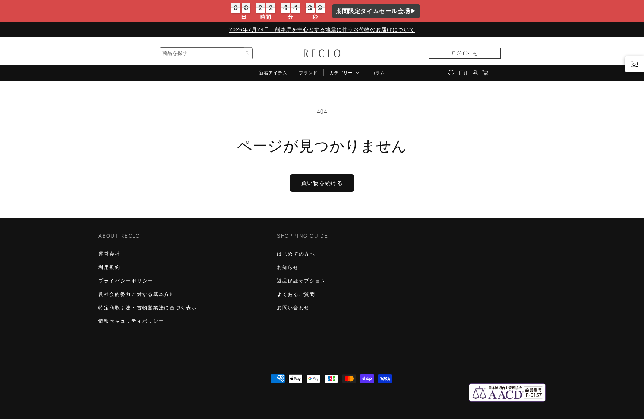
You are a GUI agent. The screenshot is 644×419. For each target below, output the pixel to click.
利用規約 (109, 267)
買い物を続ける (322, 183)
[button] (344, 73)
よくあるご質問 (296, 294)
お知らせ (288, 267)
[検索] (247, 53)
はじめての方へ (296, 254)
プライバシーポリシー (125, 281)
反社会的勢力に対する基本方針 (136, 294)
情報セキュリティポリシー (131, 321)
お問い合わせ (293, 307)
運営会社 (109, 254)
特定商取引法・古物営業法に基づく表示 (147, 307)
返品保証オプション (301, 281)
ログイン (461, 53)
